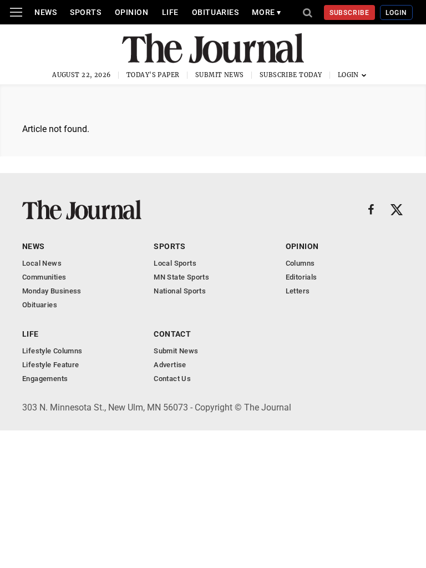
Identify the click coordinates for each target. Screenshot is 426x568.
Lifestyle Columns (52, 351)
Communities (44, 277)
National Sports (180, 291)
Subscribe (349, 13)
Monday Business (52, 291)
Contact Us (172, 378)
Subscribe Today (291, 75)
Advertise (170, 365)
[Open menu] (16, 12)
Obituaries (215, 12)
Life (170, 12)
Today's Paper (153, 75)
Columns (300, 263)
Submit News (219, 75)
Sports (85, 12)
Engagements (45, 378)
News (45, 12)
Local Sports (175, 263)
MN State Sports (181, 277)
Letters (298, 291)
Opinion (132, 12)
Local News (42, 263)
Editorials (301, 277)
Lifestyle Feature (50, 365)
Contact (172, 333)
